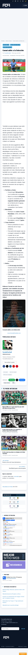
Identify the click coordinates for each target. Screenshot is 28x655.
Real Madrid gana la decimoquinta (17, 467)
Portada (2, 40)
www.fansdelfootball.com (14, 333)
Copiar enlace (7, 382)
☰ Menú (25, 5)
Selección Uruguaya (7, 47)
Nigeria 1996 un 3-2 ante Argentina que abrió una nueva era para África (13, 407)
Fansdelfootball (7, 53)
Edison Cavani (9, 40)
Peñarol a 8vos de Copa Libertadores (11, 461)
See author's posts (9, 362)
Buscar (23, 628)
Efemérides (5, 403)
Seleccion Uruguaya (7, 374)
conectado (16, 476)
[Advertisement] (14, 23)
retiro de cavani (13, 372)
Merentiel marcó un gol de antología (10, 605)
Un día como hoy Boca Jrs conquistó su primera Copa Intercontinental (12, 430)
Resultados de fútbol (8, 486)
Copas (4, 425)
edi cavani (5, 372)
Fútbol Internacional (15, 44)
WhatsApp (11, 379)
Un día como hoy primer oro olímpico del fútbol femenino (13, 452)
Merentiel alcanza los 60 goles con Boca (12, 594)
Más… (14, 382)
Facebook (22, 379)
